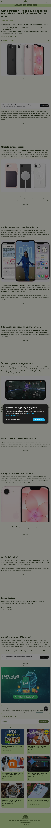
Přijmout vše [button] (38, 419)
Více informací (30, 413)
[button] (25, 415)
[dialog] (25, 414)
